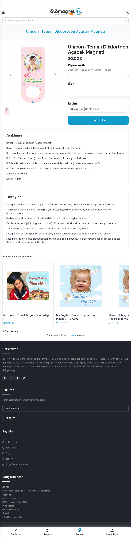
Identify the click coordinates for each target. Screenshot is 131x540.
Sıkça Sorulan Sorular (17, 464)
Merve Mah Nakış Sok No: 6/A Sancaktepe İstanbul (26, 491)
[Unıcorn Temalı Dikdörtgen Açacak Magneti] (32, 74)
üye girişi (72, 335)
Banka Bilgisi (12, 448)
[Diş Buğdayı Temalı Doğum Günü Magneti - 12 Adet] (80, 285)
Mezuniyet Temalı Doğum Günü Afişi (26, 315)
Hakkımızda (12, 442)
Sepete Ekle (98, 120)
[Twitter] (24, 378)
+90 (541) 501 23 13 (12, 509)
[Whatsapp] (11, 378)
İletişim (9, 459)
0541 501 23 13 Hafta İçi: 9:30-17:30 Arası (14, 500)
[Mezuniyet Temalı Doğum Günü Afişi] (28, 285)
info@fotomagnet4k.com (14, 517)
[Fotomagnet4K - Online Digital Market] (65, 12)
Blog (8, 453)
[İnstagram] (4, 378)
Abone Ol (10, 418)
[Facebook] (17, 378)
